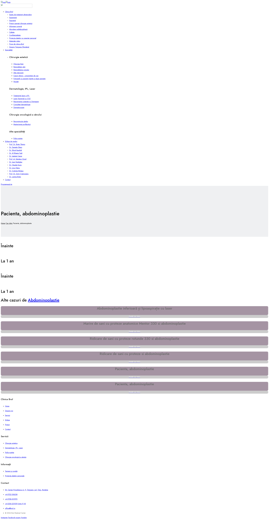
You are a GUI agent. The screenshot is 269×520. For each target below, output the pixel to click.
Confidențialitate (15, 35)
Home (3, 223)
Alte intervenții (18, 73)
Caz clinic (9, 223)
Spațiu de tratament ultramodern (20, 14)
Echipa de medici (11, 141)
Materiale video (14, 41)
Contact (8, 180)
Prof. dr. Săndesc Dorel (17, 159)
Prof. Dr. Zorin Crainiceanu (18, 174)
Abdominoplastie (43, 300)
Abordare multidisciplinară (18, 29)
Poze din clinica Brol (16, 44)
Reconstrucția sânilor (20, 121)
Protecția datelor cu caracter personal (22, 38)
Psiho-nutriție (17, 138)
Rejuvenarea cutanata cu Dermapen (26, 101)
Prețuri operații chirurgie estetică (20, 23)
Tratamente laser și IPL (21, 96)
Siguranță (12, 20)
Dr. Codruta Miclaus (16, 171)
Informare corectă (15, 26)
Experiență (13, 17)
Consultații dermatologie (21, 104)
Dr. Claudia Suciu (15, 165)
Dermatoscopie (18, 107)
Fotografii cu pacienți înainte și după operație (29, 78)
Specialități (9, 50)
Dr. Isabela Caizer (15, 156)
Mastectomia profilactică (21, 124)
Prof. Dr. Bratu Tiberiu (17, 144)
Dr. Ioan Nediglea (15, 162)
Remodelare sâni (19, 67)
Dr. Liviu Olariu (14, 168)
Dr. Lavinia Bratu (15, 177)
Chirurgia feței (18, 64)
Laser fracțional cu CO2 (21, 98)
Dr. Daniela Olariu (15, 147)
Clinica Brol (9, 12)
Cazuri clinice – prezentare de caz (25, 76)
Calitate (12, 32)
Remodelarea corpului (21, 70)
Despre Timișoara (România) (19, 47)
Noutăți (16, 81)
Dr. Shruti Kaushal (15, 150)
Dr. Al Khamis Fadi (15, 153)
